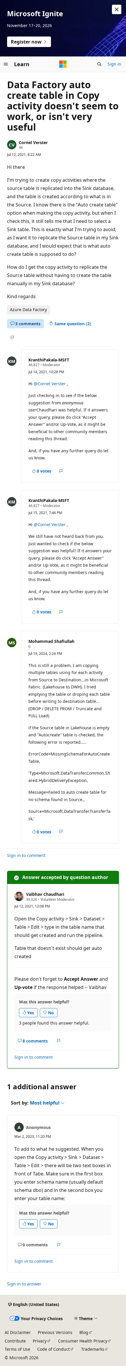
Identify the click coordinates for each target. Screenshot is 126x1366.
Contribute (15, 1341)
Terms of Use (17, 1349)
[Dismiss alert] (116, 9)
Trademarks (92, 1349)
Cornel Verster (33, 142)
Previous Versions (55, 1332)
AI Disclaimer (18, 1332)
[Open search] (99, 64)
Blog (83, 1332)
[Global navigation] (6, 64)
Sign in (114, 64)
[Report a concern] (12, 337)
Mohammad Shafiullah (51, 641)
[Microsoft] (63, 64)
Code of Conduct (53, 1349)
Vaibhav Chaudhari (45, 894)
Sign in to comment (26, 855)
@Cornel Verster (50, 383)
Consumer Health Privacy (82, 1341)
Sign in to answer (24, 1284)
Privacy (40, 1341)
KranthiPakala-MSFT (48, 360)
